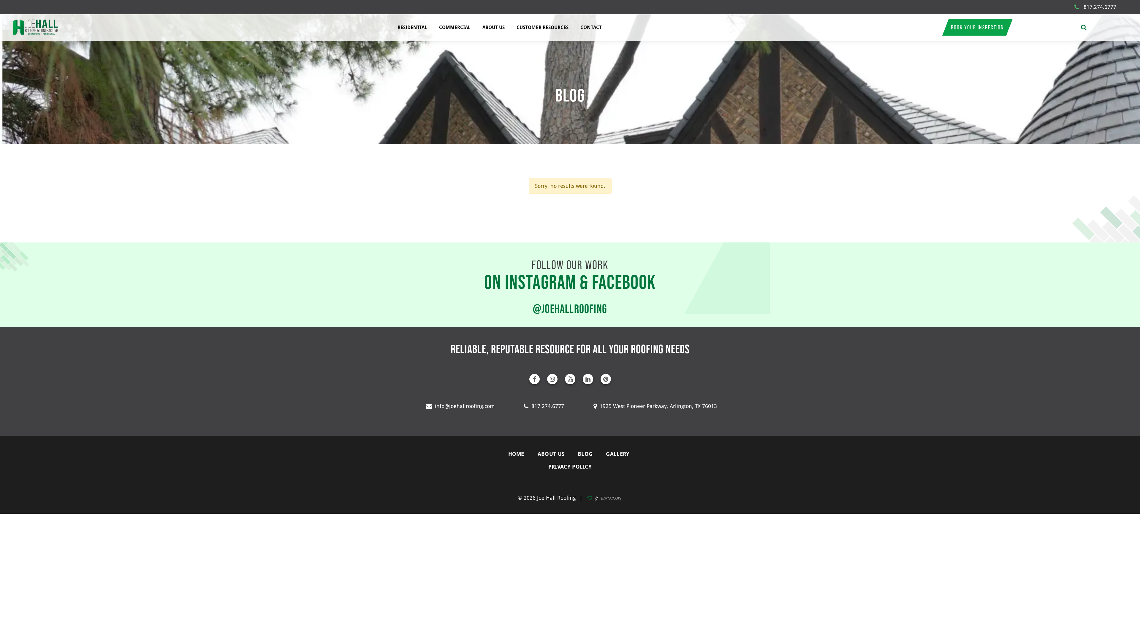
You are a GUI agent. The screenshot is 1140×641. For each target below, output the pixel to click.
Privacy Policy (570, 466)
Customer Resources (543, 27)
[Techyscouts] (604, 497)
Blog (585, 453)
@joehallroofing (570, 308)
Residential (412, 27)
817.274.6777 (1100, 6)
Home (516, 453)
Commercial (455, 27)
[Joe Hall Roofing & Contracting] (35, 27)
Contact (591, 27)
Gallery (617, 453)
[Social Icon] (534, 379)
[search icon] (1084, 27)
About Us (493, 27)
